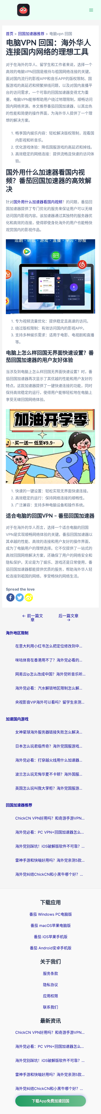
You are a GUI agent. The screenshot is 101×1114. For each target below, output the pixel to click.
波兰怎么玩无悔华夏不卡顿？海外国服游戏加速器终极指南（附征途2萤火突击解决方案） (50, 774)
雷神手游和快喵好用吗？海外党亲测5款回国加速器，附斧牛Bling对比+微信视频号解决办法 (50, 860)
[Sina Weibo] (29, 597)
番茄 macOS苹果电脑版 (51, 925)
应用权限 (50, 996)
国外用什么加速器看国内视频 (37, 202)
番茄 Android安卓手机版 (50, 948)
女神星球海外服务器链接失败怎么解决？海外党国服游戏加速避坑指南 (50, 732)
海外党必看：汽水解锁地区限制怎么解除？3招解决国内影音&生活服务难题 (50, 688)
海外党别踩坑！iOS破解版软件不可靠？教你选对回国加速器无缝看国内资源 (50, 846)
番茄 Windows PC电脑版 (50, 914)
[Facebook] (10, 597)
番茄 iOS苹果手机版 (50, 936)
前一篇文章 (32, 618)
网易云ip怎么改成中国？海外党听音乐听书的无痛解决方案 (50, 674)
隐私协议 (50, 984)
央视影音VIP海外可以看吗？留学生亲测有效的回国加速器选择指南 (50, 702)
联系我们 (50, 1007)
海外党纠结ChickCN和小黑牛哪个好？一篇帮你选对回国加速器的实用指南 (50, 874)
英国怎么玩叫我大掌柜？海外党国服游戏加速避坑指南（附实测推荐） (50, 788)
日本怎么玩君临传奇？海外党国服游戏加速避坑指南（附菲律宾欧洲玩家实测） (50, 746)
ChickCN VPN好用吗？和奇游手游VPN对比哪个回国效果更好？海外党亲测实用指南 (50, 818)
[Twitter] (20, 597)
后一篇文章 (68, 618)
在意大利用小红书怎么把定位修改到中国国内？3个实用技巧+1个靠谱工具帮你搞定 (50, 646)
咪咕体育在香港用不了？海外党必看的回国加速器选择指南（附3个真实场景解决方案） (50, 660)
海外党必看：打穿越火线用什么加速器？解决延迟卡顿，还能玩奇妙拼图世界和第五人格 (50, 760)
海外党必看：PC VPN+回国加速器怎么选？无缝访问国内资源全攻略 (50, 832)
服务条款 (50, 973)
